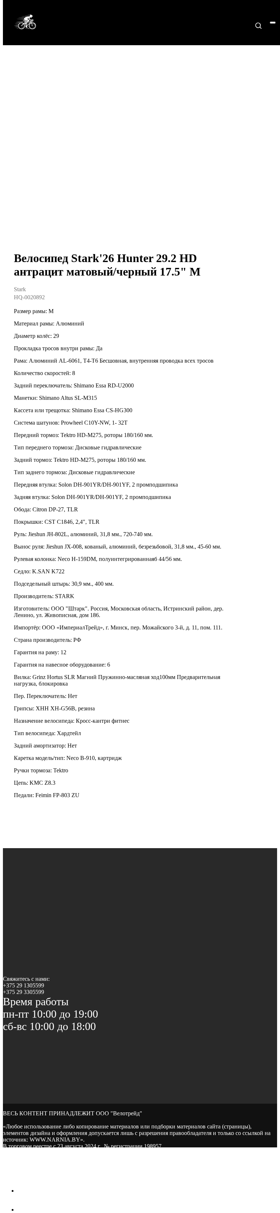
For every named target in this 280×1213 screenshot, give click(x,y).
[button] (258, 25)
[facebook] (23, 1190)
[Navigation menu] (273, 23)
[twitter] (23, 1209)
